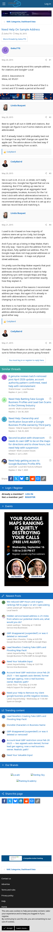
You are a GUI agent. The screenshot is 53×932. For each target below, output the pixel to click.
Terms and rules (8, 889)
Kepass (12, 428)
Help (3, 901)
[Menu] (4, 4)
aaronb (12, 408)
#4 (50, 224)
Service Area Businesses (17, 627)
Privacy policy (7, 895)
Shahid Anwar (15, 389)
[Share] (46, 60)
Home (4, 906)
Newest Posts (13, 595)
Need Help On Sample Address (20, 29)
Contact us (6, 878)
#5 (50, 343)
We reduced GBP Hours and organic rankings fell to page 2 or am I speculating (28, 603)
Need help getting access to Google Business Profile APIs (24, 462)
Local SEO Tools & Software (30, 466)
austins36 (13, 466)
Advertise (5, 884)
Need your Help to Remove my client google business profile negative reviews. (28, 694)
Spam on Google (14, 701)
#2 (50, 117)
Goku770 (8, 33)
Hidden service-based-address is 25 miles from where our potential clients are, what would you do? (28, 619)
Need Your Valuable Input (20, 661)
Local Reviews (28, 389)
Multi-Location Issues (25, 408)
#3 (50, 173)
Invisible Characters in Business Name (26, 724)
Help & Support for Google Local (30, 428)
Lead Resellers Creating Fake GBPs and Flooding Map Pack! (26, 649)
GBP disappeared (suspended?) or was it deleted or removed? (27, 635)
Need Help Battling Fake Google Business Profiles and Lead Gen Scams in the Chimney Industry (30, 402)
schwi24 (12, 450)
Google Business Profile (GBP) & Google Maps (27, 641)
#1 (50, 60)
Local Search (12, 610)
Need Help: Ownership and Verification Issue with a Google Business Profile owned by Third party (30, 422)
